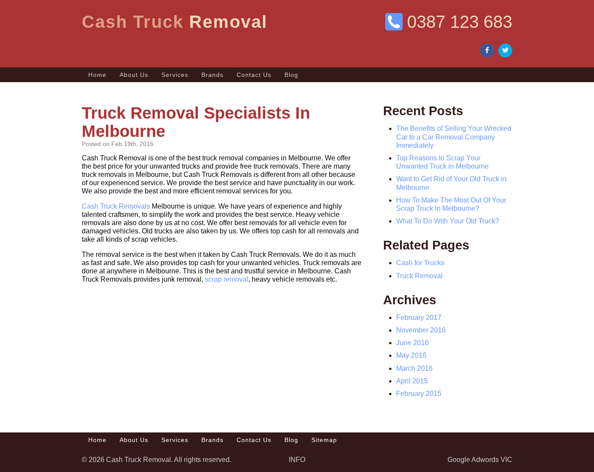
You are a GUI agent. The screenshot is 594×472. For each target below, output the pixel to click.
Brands (212, 74)
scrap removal (226, 279)
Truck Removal (419, 275)
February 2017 (418, 317)
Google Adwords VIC (479, 459)
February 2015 (418, 393)
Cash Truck (174, 21)
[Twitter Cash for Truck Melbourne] (505, 51)
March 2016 (414, 368)
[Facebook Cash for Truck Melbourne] (487, 51)
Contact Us (254, 74)
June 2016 (412, 342)
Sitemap (324, 439)
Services (174, 74)
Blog (291, 74)
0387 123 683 (459, 21)
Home (97, 74)
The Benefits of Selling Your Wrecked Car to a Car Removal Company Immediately (453, 137)
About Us (134, 74)
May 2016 (411, 355)
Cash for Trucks (420, 262)
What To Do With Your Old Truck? (447, 221)
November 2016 (421, 330)
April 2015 (412, 381)
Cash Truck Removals (116, 206)
